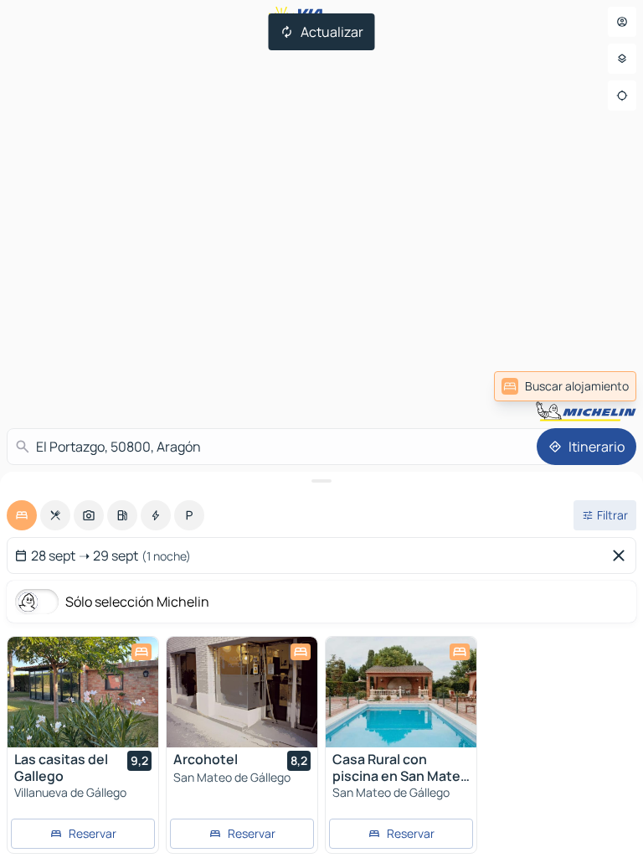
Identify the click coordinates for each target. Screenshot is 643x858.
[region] (83, 692)
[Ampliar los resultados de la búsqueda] (321, 481)
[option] (22, 515)
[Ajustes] (622, 59)
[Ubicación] (622, 95)
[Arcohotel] (242, 692)
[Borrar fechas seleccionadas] (622, 555)
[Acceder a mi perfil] (622, 22)
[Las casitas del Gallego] (83, 692)
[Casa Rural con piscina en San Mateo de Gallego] (401, 692)
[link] (565, 386)
